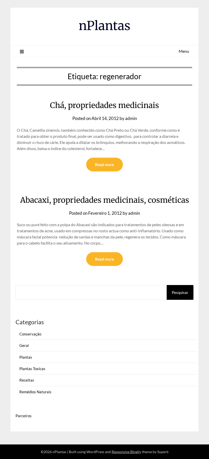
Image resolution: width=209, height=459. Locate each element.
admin (131, 118)
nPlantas (104, 25)
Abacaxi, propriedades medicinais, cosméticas (104, 200)
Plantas (25, 357)
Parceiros (24, 415)
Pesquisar (180, 292)
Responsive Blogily (126, 452)
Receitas (26, 380)
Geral (24, 345)
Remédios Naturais (35, 391)
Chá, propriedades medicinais (104, 105)
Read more (104, 164)
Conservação (30, 334)
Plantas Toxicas (32, 368)
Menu (184, 51)
